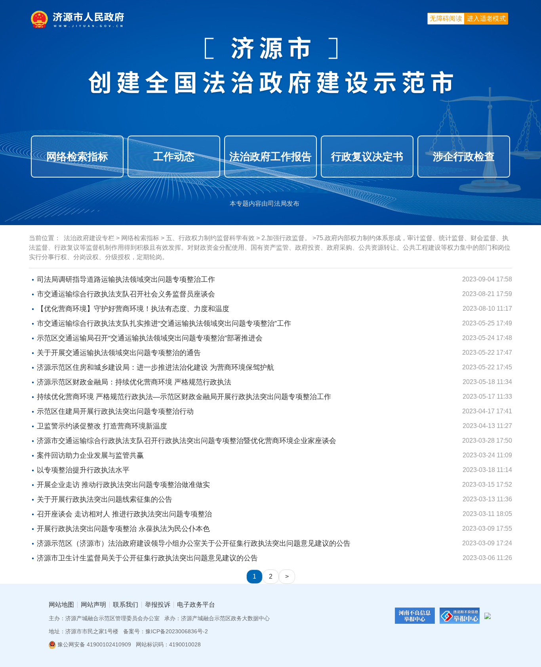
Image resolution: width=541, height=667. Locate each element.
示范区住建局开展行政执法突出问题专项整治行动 (115, 411)
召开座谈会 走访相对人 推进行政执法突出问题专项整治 (124, 514)
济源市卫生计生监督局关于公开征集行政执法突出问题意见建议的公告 (147, 558)
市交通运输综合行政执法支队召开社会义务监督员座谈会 (126, 294)
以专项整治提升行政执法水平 (83, 470)
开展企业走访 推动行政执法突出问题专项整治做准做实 (123, 485)
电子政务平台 (196, 605)
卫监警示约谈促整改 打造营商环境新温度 (102, 426)
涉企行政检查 (464, 156)
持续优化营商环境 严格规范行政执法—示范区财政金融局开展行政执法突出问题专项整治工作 (184, 397)
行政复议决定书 (367, 156)
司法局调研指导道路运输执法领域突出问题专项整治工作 (126, 279)
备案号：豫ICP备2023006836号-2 (165, 631)
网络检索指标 (77, 156)
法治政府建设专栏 (89, 238)
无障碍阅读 (446, 18)
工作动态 (173, 156)
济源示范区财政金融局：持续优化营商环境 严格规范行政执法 (134, 382)
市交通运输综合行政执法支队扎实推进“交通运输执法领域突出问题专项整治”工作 (164, 323)
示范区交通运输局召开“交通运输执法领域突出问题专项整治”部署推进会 (150, 338)
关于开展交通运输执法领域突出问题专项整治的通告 (119, 353)
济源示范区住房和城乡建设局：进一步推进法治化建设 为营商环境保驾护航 (155, 367)
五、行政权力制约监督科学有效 (210, 238)
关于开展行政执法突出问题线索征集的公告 (104, 499)
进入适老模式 (486, 18)
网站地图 (61, 605)
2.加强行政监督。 (286, 238)
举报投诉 (157, 605)
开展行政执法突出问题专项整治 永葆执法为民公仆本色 (123, 529)
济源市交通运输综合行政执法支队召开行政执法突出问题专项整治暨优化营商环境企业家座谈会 (186, 441)
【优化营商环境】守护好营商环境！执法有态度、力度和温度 (133, 309)
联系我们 (125, 605)
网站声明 (93, 605)
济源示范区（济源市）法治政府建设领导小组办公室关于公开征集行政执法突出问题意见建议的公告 (194, 543)
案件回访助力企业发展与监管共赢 (90, 455)
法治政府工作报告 (270, 156)
